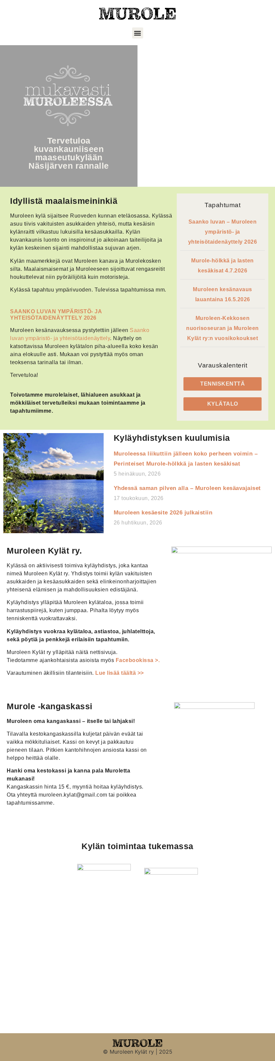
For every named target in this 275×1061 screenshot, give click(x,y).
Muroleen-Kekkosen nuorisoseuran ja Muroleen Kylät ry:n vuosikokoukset (222, 328)
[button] (137, 32)
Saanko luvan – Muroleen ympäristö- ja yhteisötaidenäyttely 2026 (222, 232)
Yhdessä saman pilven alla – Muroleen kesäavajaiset (187, 488)
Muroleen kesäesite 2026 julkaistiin (163, 512)
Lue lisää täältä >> (119, 673)
